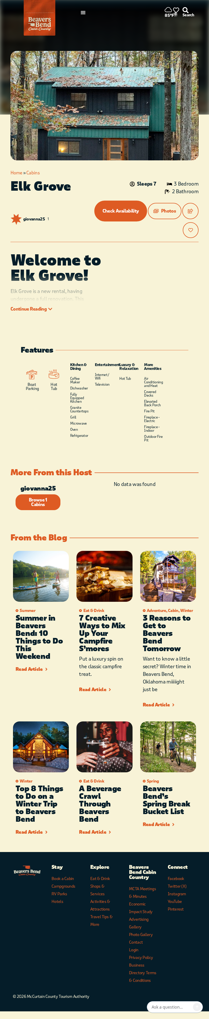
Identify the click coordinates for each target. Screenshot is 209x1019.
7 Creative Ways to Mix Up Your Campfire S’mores (102, 633)
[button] (164, 211)
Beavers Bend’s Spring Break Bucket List (166, 800)
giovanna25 (34, 219)
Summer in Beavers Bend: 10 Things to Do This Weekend (39, 637)
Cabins (33, 173)
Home (16, 173)
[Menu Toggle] (83, 12)
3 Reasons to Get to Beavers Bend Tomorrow (167, 633)
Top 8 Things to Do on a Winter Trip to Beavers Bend (39, 804)
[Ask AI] (197, 1007)
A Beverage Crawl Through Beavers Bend (100, 804)
